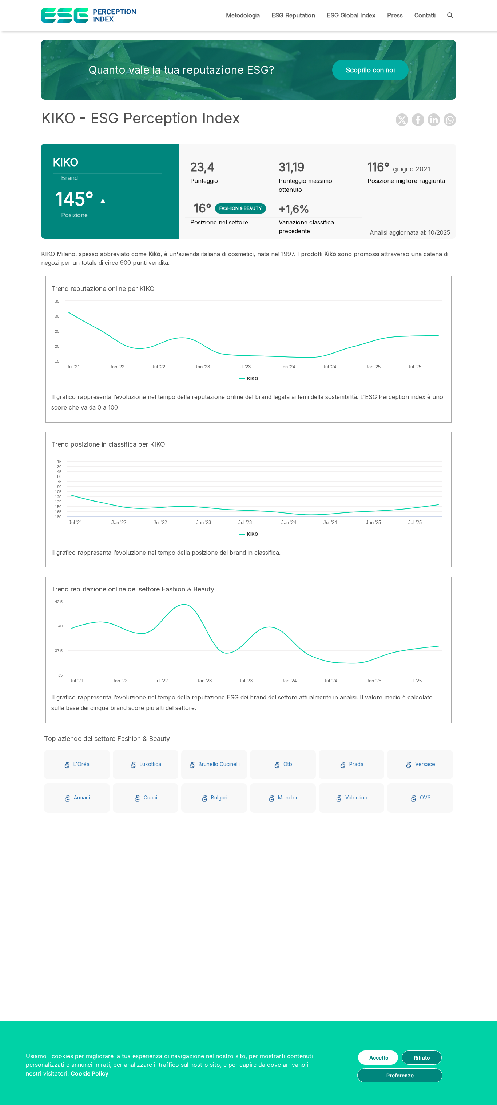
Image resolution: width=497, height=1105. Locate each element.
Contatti (425, 15)
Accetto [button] (379, 1057)
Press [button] (395, 15)
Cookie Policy (89, 1073)
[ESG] (88, 15)
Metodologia (243, 15)
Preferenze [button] (400, 1075)
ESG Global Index (351, 15)
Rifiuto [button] (422, 1057)
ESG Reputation (293, 15)
